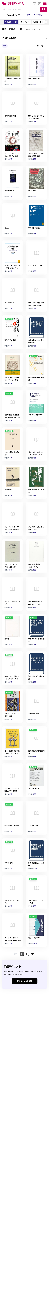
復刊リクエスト (34, 15)
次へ (33, 954)
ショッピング (13, 15)
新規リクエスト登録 (24, 981)
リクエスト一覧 (11, 22)
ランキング (25, 22)
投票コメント (38, 22)
